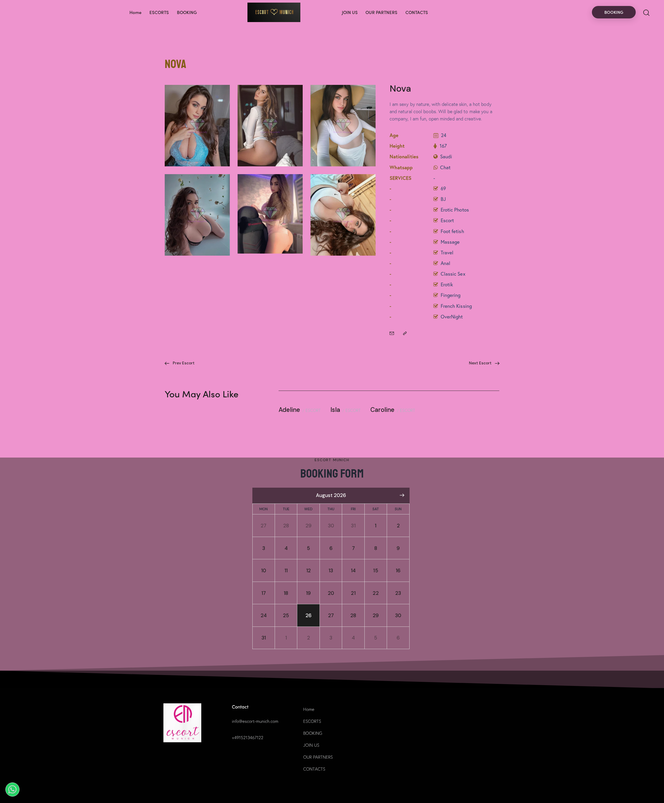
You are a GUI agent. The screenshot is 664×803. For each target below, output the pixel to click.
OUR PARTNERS (318, 757)
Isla (335, 410)
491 (237, 737)
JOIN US (311, 745)
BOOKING (312, 733)
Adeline (289, 410)
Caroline (382, 410)
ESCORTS (312, 721)
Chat (445, 167)
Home (308, 709)
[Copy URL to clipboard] (405, 333)
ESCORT (313, 410)
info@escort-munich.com (255, 721)
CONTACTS (314, 769)
